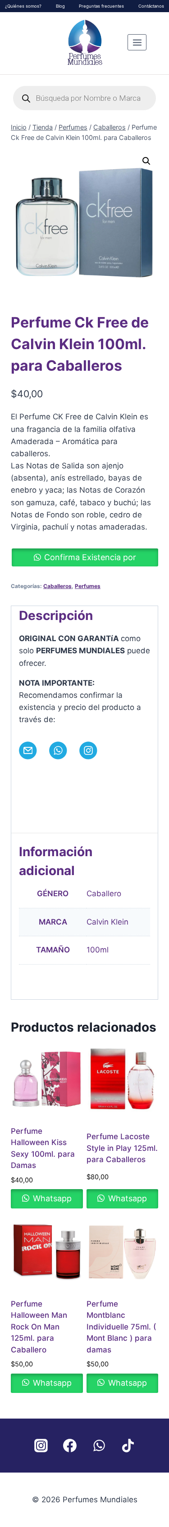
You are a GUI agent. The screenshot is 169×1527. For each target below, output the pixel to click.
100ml (98, 949)
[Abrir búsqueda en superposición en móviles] (85, 98)
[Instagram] (41, 1445)
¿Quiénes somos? (23, 6)
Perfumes (87, 586)
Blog (60, 6)
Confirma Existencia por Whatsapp (90, 559)
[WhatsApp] (99, 1445)
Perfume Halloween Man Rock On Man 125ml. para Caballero (39, 1326)
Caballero (104, 893)
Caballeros (57, 586)
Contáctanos (151, 6)
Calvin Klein (107, 921)
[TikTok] (128, 1445)
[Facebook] (69, 1445)
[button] (146, 161)
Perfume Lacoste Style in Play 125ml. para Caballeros (122, 1148)
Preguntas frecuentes (101, 6)
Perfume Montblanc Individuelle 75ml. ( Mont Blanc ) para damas (121, 1326)
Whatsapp (51, 1198)
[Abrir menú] (137, 42)
